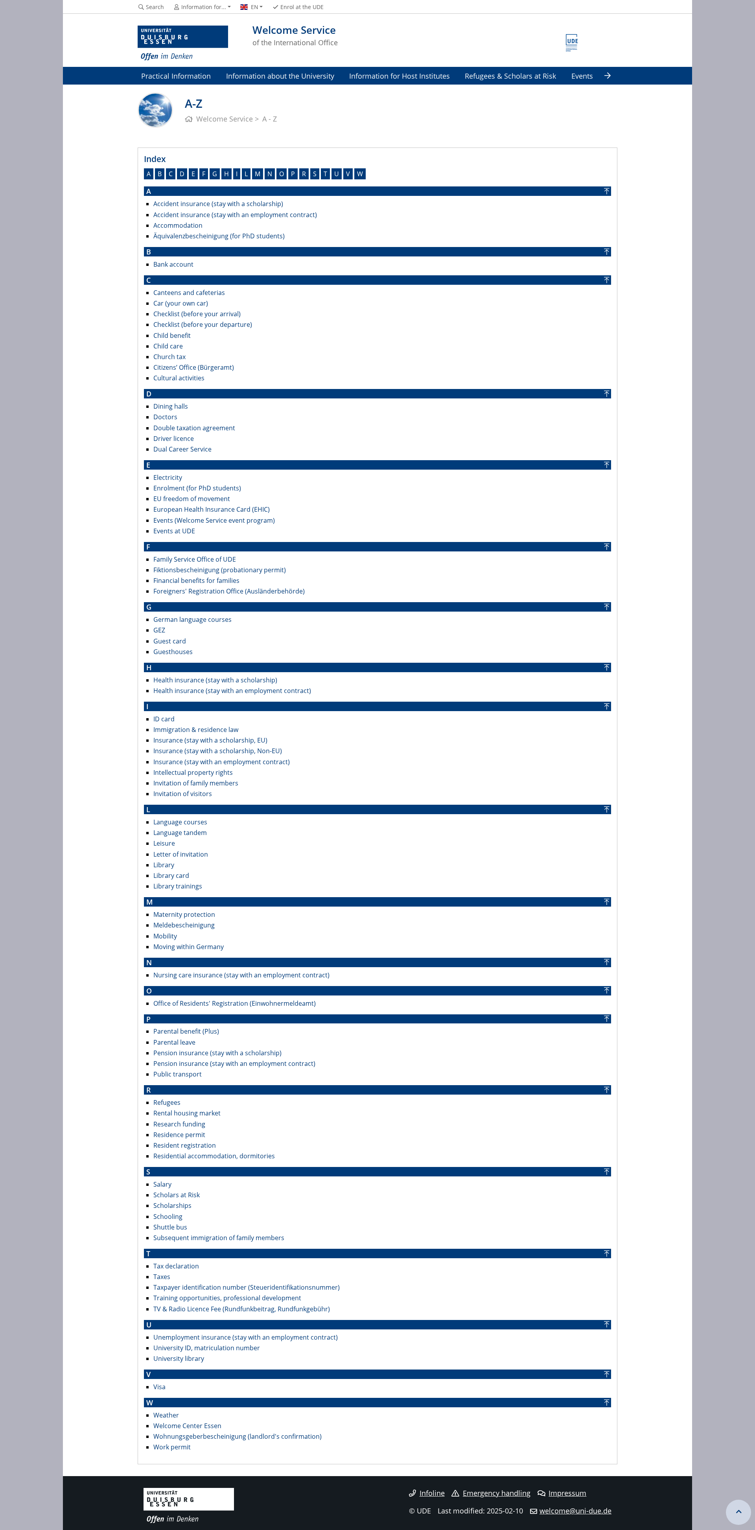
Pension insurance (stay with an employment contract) (234, 1063)
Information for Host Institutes (399, 76)
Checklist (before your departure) (202, 324)
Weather (166, 1415)
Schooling (167, 1216)
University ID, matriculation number (206, 1348)
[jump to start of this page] (738, 1512)
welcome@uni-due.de (575, 1510)
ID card (164, 719)
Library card (171, 875)
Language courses (180, 822)
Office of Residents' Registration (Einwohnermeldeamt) (234, 1003)
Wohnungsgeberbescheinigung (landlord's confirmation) (237, 1436)
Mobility (165, 936)
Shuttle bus (170, 1227)
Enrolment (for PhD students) (197, 488)
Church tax (169, 356)
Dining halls (170, 406)
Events (582, 76)
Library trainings (177, 886)
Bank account (173, 264)
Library (163, 865)
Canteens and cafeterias (189, 292)
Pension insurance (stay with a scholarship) (217, 1053)
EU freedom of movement (191, 498)
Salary (162, 1184)
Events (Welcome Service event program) (214, 520)
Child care (168, 346)
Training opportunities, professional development (227, 1298)
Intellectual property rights (193, 772)
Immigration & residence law (195, 729)
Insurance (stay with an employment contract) (221, 762)
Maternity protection (184, 914)
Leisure (164, 843)
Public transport (177, 1074)
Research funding (179, 1124)
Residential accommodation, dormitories (214, 1156)
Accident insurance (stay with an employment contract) (235, 214)
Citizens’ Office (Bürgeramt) (193, 367)
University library (178, 1358)
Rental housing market (187, 1113)
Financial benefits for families (196, 580)
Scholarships (172, 1205)
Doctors (165, 417)
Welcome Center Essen (187, 1425)
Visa (159, 1387)
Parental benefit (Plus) (186, 1031)
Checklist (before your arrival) (197, 314)
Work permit (172, 1447)
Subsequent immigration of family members (218, 1237)
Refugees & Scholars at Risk (510, 76)
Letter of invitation (180, 854)
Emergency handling (496, 1493)
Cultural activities (178, 378)
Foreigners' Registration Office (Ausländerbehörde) (229, 591)
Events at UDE (174, 531)
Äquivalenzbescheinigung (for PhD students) (219, 236)
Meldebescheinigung (184, 925)
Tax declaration (176, 1266)
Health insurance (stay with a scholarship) (215, 680)
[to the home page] (183, 43)
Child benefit (172, 335)
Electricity (167, 477)
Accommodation (178, 225)
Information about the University (280, 76)
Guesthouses (173, 651)
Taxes (161, 1276)
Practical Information (176, 76)
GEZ (159, 630)
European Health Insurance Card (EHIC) (211, 509)
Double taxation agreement (194, 428)
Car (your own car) (180, 303)
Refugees (166, 1102)
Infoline (432, 1493)
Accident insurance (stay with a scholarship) (218, 203)
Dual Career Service (182, 449)
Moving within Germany (188, 946)
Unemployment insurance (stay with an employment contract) (245, 1337)
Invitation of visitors (182, 793)
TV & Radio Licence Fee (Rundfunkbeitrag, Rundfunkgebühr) (241, 1309)
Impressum (567, 1493)
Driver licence (173, 438)
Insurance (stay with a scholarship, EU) (210, 740)
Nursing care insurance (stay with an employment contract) (241, 975)
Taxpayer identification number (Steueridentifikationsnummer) (246, 1287)
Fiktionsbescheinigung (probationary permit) (219, 570)
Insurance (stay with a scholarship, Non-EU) (217, 751)
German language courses (192, 619)
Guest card (169, 641)
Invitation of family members (195, 783)
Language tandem (180, 832)
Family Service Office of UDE (194, 559)
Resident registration (184, 1145)
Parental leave (174, 1042)
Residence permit (179, 1134)
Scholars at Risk (176, 1195)
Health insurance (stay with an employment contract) (232, 690)
